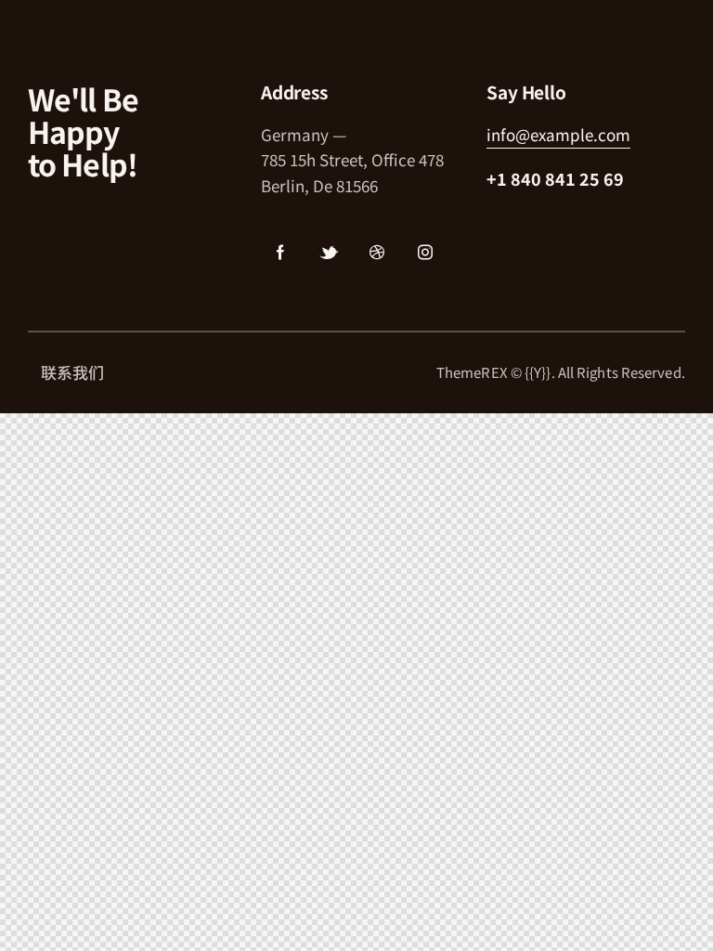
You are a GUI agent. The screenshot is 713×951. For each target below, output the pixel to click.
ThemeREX (472, 372)
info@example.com (558, 134)
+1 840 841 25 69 (555, 178)
